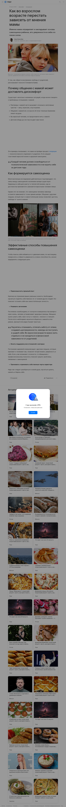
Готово (33, 412)
